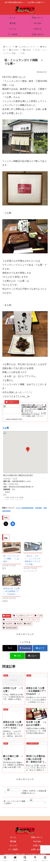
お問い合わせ (37, 849)
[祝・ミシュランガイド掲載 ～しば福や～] (11, 547)
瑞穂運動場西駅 (27, 508)
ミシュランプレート (30, 620)
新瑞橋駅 (38, 508)
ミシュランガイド (12, 620)
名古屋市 (8, 624)
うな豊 (5, 428)
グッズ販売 (13, 849)
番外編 (13, 841)
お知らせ (37, 845)
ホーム (13, 837)
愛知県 (19, 624)
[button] (32, 656)
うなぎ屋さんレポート (24, 616)
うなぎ (18, 508)
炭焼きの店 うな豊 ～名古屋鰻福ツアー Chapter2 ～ (12, 591)
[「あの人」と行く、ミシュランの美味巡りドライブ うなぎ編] (33, 547)
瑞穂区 (7, 616)
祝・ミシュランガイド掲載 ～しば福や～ (11, 558)
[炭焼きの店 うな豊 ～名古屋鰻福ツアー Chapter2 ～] (11, 580)
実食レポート (37, 837)
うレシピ (13, 845)
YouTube (37, 841)
